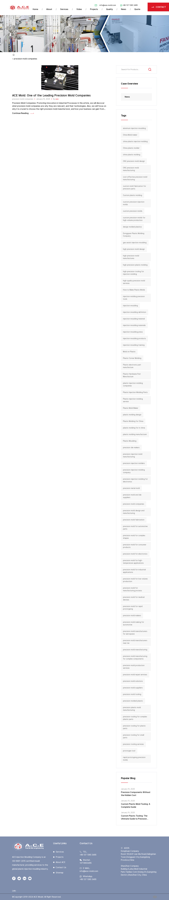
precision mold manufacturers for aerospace (135, 632)
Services (64, 9)
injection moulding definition (134, 312)
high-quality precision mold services (134, 282)
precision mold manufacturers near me (135, 641)
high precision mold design (134, 249)
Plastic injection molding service (133, 400)
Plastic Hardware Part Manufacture (132, 375)
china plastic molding (131, 155)
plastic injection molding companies (133, 384)
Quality (109, 9)
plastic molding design (132, 415)
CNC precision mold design (134, 161)
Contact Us (61, 867)
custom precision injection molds (133, 203)
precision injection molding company (134, 471)
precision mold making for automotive (133, 623)
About (49, 9)
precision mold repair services (135, 675)
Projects (94, 9)
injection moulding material (134, 319)
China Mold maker (130, 135)
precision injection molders (134, 463)
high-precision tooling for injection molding (133, 272)
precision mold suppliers (133, 688)
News (123, 9)
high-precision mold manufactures (131, 257)
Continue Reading (20, 113)
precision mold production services (134, 666)
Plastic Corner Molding (132, 358)
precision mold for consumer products (134, 546)
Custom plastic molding (132, 195)
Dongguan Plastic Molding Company (133, 234)
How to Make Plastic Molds (134, 290)
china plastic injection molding (135, 141)
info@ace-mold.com (107, 5)
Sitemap (59, 872)
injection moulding (130, 306)
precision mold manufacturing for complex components (135, 657)
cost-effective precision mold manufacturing (135, 178)
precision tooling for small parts (133, 736)
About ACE (60, 862)
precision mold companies (22, 99)
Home (35, 9)
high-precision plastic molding (135, 265)
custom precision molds (132, 211)
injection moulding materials (134, 325)
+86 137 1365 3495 (130, 5)
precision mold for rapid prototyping (133, 607)
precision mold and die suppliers (132, 496)
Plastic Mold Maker (130, 408)
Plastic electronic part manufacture (132, 366)
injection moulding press (133, 332)
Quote (137, 9)
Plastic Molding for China (133, 421)
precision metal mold (131, 488)
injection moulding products (134, 338)
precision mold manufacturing (135, 650)
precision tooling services (133, 744)
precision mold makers (132, 616)
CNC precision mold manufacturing (131, 169)
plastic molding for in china (134, 428)
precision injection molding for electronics (135, 480)
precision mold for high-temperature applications (133, 561)
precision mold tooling (132, 694)
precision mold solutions (133, 681)
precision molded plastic (133, 701)
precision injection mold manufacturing (132, 455)
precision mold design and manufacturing (133, 512)
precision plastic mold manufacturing (132, 708)
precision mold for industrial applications (134, 571)
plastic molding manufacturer (135, 434)
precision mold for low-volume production (135, 580)
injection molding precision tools (134, 297)
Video (79, 9)
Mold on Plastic (129, 352)
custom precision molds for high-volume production (134, 219)
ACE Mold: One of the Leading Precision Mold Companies (51, 95)
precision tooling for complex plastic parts (135, 718)
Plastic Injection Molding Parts (135, 392)
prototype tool (129, 751)
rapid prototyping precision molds (134, 758)
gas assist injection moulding (134, 243)
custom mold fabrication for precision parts (134, 187)
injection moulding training (134, 345)
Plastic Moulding (129, 441)
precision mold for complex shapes (134, 536)
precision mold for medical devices (134, 598)
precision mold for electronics (135, 554)
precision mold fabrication (133, 520)
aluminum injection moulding (134, 128)
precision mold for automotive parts (135, 527)
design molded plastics (132, 227)
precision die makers (131, 448)
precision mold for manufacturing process (132, 589)
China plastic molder (131, 148)
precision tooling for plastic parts (134, 727)
